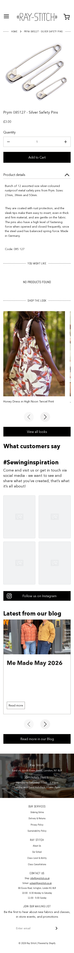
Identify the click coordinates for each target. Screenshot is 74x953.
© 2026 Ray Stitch (27, 943)
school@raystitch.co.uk (41, 883)
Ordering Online (37, 812)
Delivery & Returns (37, 818)
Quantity (9, 132)
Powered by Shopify (47, 943)
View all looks (37, 432)
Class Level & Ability (37, 858)
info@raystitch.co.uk (40, 878)
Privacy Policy (37, 824)
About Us (37, 845)
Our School (37, 852)
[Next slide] (45, 417)
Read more (16, 705)
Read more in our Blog (37, 739)
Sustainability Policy (37, 830)
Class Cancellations (37, 864)
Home (14, 31)
